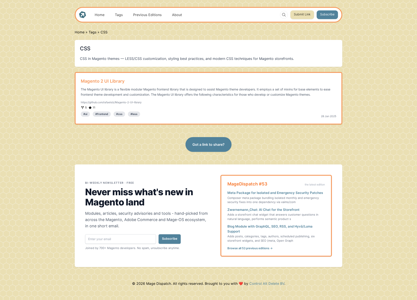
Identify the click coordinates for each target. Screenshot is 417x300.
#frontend (101, 114)
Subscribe (327, 14)
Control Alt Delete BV (266, 283)
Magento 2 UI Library (103, 81)
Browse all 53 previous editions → (250, 248)
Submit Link (302, 14)
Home (99, 15)
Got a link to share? (208, 144)
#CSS (119, 114)
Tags (119, 15)
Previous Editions (147, 15)
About (177, 15)
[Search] (284, 15)
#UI (85, 114)
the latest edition (315, 184)
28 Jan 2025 (328, 116)
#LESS (134, 114)
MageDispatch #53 (247, 184)
